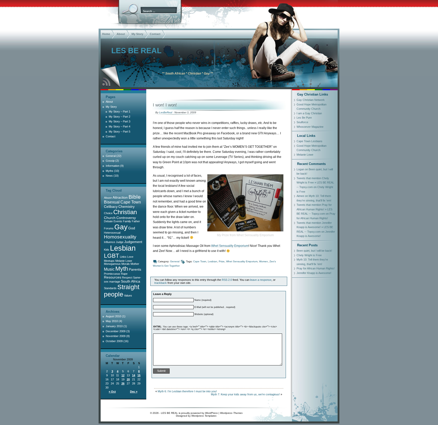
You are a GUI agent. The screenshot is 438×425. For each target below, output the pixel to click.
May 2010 (112, 321)
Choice (108, 213)
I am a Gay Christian (309, 113)
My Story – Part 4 (119, 126)
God (131, 228)
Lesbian (212, 261)
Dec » (133, 391)
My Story (137, 33)
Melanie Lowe (123, 260)
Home (106, 33)
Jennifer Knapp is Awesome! (314, 272)
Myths (109, 170)
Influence (109, 242)
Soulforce (302, 122)
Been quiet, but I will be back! (314, 250)
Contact (155, 33)
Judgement (133, 242)
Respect (127, 277)
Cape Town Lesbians (309, 141)
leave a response (260, 279)
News (109, 175)
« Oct (112, 391)
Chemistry (126, 207)
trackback (160, 282)
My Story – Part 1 (119, 111)
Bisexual (112, 202)
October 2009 (114, 341)
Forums (109, 228)
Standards (110, 288)
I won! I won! (165, 105)
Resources (112, 277)
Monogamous (112, 263)
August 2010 (113, 316)
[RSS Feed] (106, 82)
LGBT (111, 255)
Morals (125, 263)
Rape (124, 273)
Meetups (109, 260)
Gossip (110, 160)
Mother (135, 263)
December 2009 (115, 331)
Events (118, 221)
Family (127, 221)
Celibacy (111, 207)
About (121, 33)
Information (112, 165)
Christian (125, 212)
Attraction (120, 197)
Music (109, 269)
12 (122, 375)
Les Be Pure (304, 117)
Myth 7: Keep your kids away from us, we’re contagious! (245, 394)
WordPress (211, 413)
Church (110, 218)
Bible (135, 197)
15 (138, 375)
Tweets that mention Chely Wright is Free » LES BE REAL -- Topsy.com (315, 183)
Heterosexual (112, 232)
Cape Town (199, 261)
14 (133, 375)
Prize (222, 261)
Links (123, 256)
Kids (106, 249)
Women (263, 261)
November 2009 (115, 336)
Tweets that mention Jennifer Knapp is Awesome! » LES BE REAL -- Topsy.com (315, 227)
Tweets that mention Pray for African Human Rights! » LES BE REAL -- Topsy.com (314, 209)
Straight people (121, 290)
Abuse (108, 197)
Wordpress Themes (231, 413)
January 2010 (114, 326)
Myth (121, 268)
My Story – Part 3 (119, 121)
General (174, 261)
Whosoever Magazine (310, 126)
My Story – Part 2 (119, 116)
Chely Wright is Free (309, 255)
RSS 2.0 (227, 279)
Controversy (126, 218)
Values (128, 295)
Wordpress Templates (203, 415)
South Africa (130, 281)
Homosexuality (120, 236)
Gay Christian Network (311, 99)
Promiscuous (112, 273)
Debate (108, 221)
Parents (135, 269)
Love (130, 256)
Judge (119, 242)
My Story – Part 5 (119, 131)
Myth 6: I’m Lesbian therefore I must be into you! (187, 391)
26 (122, 383)
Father (136, 221)
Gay (120, 227)
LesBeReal (165, 112)
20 (128, 379)
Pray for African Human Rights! (316, 268)
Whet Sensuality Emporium (229, 246)
